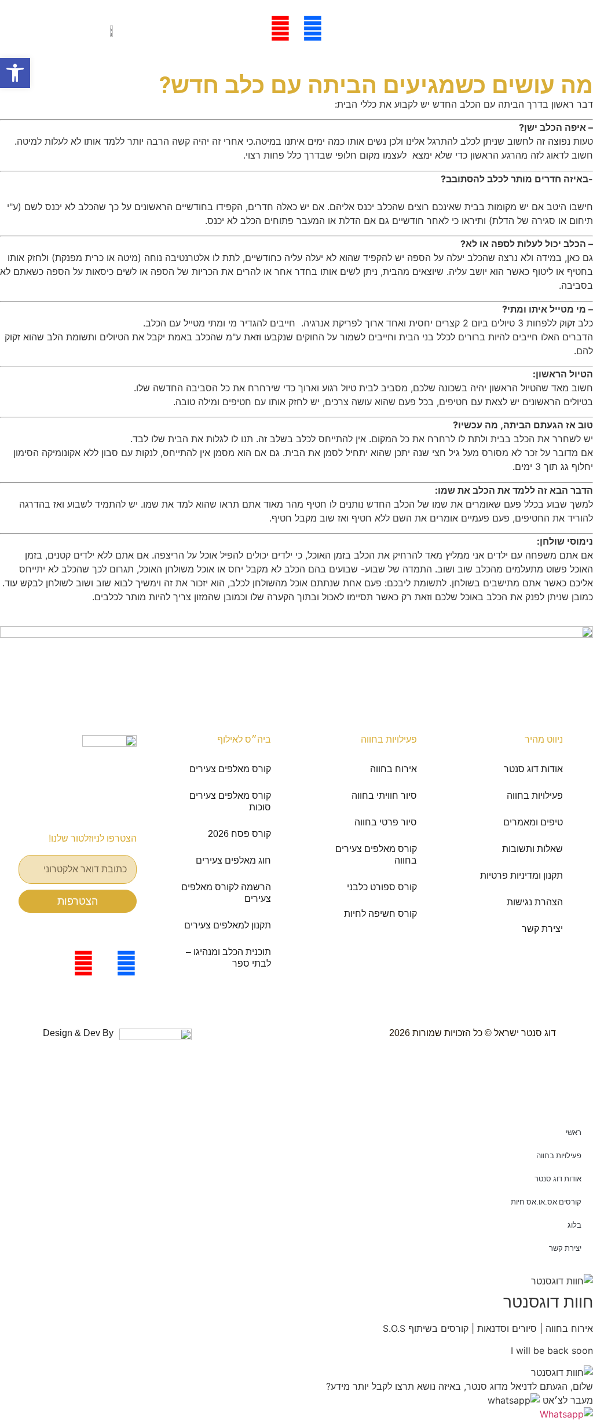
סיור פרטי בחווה (385, 822)
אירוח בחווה (393, 769)
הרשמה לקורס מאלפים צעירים (226, 893)
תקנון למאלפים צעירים (227, 925)
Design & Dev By (78, 1033)
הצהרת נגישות (535, 902)
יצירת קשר (542, 929)
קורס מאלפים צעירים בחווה (376, 854)
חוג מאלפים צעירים (233, 860)
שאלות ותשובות (532, 849)
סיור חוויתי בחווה (384, 796)
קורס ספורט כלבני (382, 887)
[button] (540, 1400)
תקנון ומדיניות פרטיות (521, 875)
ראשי (573, 1132)
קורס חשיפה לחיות (380, 914)
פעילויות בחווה (535, 796)
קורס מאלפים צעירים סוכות (230, 801)
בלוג (574, 1225)
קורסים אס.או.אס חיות (546, 1202)
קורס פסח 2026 (239, 834)
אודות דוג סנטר (533, 769)
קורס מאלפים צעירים (230, 769)
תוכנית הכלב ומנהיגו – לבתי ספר (228, 957)
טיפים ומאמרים (533, 822)
